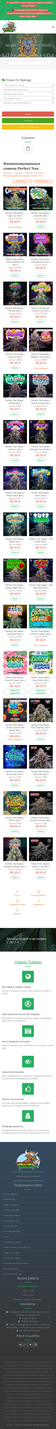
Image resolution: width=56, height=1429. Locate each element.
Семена (18, 173)
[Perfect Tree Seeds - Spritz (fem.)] (41, 478)
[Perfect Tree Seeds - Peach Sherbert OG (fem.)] (15, 244)
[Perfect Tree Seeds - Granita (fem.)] (15, 386)
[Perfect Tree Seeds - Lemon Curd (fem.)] (41, 293)
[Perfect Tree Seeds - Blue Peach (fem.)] (15, 757)
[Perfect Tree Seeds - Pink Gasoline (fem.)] (41, 244)
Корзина (17, 913)
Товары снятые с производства (17, 1247)
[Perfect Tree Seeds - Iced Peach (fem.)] (15, 616)
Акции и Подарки (11, 1204)
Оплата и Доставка (11, 1210)
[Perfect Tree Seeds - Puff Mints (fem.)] (41, 524)
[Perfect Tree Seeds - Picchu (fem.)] (15, 803)
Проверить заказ (17, 904)
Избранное (38, 904)
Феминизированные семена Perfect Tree (22, 176)
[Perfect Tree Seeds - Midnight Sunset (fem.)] (41, 432)
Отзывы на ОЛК (10, 1226)
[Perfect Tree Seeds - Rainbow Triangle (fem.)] (15, 849)
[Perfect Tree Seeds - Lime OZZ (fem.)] (41, 198)
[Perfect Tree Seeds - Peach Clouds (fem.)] (41, 386)
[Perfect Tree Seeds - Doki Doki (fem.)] (41, 757)
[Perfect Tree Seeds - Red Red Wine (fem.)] (41, 570)
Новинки (28, 120)
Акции (28, 114)
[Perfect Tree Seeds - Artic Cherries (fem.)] (41, 710)
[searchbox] (28, 63)
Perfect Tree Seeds (35, 173)
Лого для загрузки (11, 1268)
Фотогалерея (9, 1199)
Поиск (17, 895)
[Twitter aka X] (30, 1344)
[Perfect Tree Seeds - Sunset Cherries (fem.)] (41, 803)
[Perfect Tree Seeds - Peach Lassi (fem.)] (15, 478)
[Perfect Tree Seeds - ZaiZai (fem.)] (15, 524)
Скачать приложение (28, 127)
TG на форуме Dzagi (12, 1231)
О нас (6, 1236)
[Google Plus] (25, 1344)
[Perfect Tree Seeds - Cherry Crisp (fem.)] (41, 849)
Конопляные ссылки (12, 1242)
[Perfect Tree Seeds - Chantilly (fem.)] (15, 339)
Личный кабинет (38, 895)
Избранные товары (12, 1258)
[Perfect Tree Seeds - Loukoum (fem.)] (15, 432)
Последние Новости (12, 1215)
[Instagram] (35, 1344)
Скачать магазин (11, 1194)
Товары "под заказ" (12, 1252)
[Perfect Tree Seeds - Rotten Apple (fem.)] (15, 570)
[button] (28, 148)
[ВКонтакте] (20, 1344)
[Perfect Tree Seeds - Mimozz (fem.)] (15, 293)
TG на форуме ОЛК (12, 1220)
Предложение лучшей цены (16, 1263)
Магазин (7, 173)
